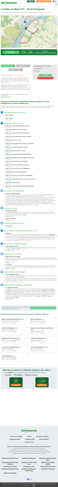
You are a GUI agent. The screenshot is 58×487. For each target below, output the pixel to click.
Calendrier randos (30, 439)
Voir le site (8, 116)
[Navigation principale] (56, 4)
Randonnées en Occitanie (10, 466)
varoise (14, 290)
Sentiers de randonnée (7, 12)
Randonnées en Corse (29, 466)
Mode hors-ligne (15, 69)
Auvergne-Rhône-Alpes (18, 12)
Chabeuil (9, 291)
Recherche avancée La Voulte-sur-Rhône (43, 308)
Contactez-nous (29, 442)
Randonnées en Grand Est (47, 469)
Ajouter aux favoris (8, 65)
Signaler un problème (6, 97)
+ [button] (2, 17)
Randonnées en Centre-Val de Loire (29, 463)
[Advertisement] (29, 60)
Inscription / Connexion (42, 436)
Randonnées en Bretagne (10, 473)
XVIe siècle (44, 290)
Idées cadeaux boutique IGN (45, 78)
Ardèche (26, 12)
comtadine (8, 290)
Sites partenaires (44, 439)
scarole (12, 297)
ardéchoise (46, 289)
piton (9, 249)
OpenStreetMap (50, 47)
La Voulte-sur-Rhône (33, 12)
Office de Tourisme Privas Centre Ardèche (46, 52)
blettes (44, 296)
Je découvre (45, 75)
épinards (50, 296)
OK (34, 485)
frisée (17, 297)
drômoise (51, 289)
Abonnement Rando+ (15, 439)
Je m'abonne (16, 385)
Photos (7, 216)
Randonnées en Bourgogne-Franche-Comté (29, 469)
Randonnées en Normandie (29, 458)
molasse (18, 249)
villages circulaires (22, 247)
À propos (30, 1)
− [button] (2, 19)
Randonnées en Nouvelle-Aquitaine (47, 463)
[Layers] (54, 17)
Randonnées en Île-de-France (47, 466)
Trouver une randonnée (16, 436)
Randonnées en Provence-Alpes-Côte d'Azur (10, 463)
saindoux (37, 296)
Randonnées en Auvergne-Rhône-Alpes (47, 459)
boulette (45, 294)
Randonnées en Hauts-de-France (10, 469)
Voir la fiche (11, 52)
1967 (21, 291)
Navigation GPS (23, 65)
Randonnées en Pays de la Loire (10, 458)
